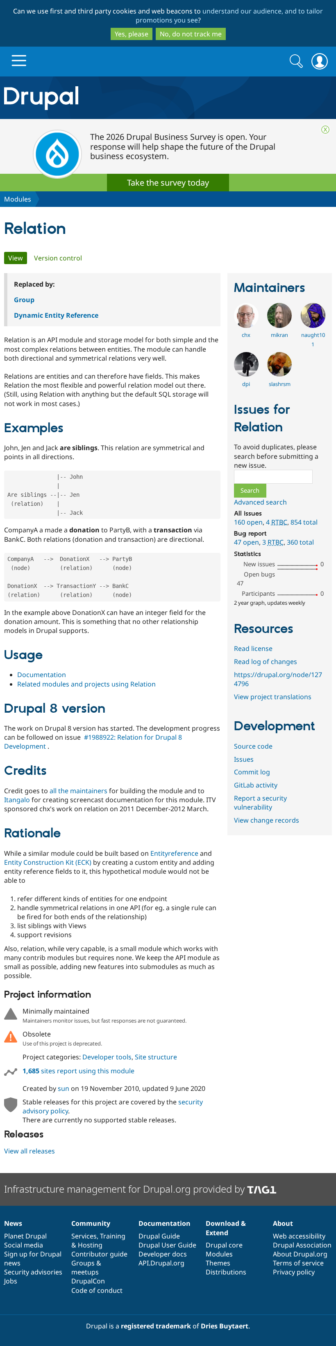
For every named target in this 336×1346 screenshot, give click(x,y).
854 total (304, 522)
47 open (246, 542)
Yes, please (131, 33)
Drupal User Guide (167, 1245)
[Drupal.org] (97, 98)
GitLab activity (255, 785)
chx (246, 335)
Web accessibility (299, 1236)
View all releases (29, 1150)
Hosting (90, 1245)
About (283, 1223)
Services (84, 1236)
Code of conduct (97, 1290)
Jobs (10, 1280)
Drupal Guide (159, 1236)
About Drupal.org (300, 1254)
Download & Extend (226, 1228)
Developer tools (107, 1056)
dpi (246, 384)
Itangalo (17, 799)
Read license (253, 648)
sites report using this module (78, 1070)
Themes (218, 1263)
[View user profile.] (246, 325)
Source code (253, 746)
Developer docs (162, 1254)
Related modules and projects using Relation (86, 684)
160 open (248, 522)
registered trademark (156, 1325)
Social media (23, 1245)
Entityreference (174, 853)
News (13, 1223)
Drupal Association (302, 1245)
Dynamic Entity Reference (56, 315)
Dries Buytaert (224, 1325)
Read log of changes (265, 661)
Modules (17, 199)
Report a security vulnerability (260, 803)
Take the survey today (168, 182)
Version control (58, 257)
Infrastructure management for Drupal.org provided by (125, 1189)
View (17, 257)
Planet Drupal (25, 1236)
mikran (279, 335)
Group (24, 299)
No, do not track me (191, 33)
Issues (244, 759)
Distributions (226, 1271)
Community (90, 1223)
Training (112, 1236)
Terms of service (298, 1263)
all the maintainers (78, 790)
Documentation (41, 674)
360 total (300, 542)
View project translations (272, 696)
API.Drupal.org (161, 1263)
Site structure (156, 1056)
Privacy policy (294, 1271)
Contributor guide (99, 1254)
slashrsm (280, 384)
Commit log (252, 771)
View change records (266, 820)
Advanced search (260, 502)
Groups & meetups (86, 1267)
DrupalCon (88, 1280)
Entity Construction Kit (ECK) (47, 862)
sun (63, 1088)
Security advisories (33, 1271)
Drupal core (224, 1245)
